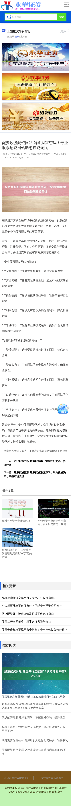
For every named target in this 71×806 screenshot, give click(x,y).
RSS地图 (49, 788)
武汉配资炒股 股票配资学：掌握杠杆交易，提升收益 (33, 717)
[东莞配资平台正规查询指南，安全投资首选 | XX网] (53, 508)
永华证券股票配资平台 (16, 778)
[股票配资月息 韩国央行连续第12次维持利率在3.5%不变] (35, 673)
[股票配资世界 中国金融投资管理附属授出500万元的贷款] (17, 537)
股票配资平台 (44, 791)
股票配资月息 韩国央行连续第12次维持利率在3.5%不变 (33, 696)
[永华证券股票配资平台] (21, 5)
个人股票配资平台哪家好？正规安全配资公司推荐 (32, 605)
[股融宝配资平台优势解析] (17, 508)
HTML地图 (61, 788)
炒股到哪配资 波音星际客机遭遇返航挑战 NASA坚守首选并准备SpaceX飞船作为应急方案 (35, 706)
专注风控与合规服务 (52, 778)
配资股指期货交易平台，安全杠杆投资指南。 (29, 598)
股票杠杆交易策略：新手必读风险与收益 (26, 621)
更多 (63, 31)
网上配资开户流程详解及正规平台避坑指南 (28, 613)
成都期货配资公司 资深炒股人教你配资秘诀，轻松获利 (35, 740)
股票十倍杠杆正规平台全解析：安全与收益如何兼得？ (34, 629)
